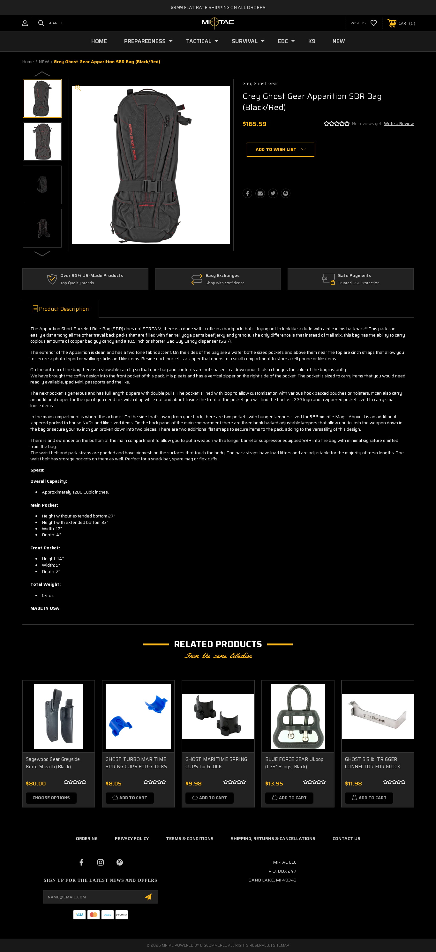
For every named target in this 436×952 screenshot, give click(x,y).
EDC (283, 41)
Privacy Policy (132, 838)
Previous (42, 73)
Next (42, 253)
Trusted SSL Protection (359, 283)
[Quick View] (81, 693)
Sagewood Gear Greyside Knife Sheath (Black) (53, 762)
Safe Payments (354, 275)
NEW (339, 41)
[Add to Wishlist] (81, 709)
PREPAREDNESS (145, 41)
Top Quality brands (77, 283)
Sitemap (281, 945)
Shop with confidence (225, 283)
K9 (311, 41)
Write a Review (399, 123)
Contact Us (346, 838)
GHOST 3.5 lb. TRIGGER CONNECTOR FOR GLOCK (373, 762)
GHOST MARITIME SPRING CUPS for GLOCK (216, 762)
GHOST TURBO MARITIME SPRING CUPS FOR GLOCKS (136, 762)
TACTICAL (198, 41)
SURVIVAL (245, 41)
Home (99, 41)
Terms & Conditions (190, 838)
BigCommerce (213, 945)
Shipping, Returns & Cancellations (273, 838)
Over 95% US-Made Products (91, 275)
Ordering (87, 838)
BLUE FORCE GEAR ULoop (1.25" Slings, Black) (294, 762)
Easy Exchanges (222, 275)
